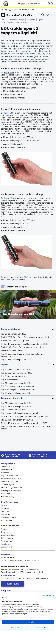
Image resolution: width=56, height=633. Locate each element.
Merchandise (6, 541)
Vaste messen (6, 470)
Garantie (5, 508)
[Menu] (53, 15)
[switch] (50, 3)
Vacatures (5, 544)
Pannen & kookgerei (9, 481)
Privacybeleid (48, 596)
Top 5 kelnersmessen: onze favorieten (18, 386)
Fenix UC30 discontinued (12, 351)
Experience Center (8, 535)
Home (3, 20)
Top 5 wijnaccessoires (11, 380)
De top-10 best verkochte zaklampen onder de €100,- (24, 344)
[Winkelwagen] (47, 15)
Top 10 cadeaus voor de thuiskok (15, 370)
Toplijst (40, 20)
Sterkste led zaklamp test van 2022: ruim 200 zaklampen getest (26, 427)
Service (4, 505)
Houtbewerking (7, 496)
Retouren (5, 511)
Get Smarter (31, 20)
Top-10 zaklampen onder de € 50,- (16, 383)
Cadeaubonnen (7, 538)
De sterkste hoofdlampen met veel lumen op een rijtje (25, 416)
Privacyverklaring (8, 517)
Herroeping (5, 514)
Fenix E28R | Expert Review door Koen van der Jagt (24, 347)
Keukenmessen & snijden (11, 479)
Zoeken (43, 15)
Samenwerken (7, 547)
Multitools (5, 473)
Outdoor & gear (7, 484)
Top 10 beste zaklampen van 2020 (16, 360)
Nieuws (4, 529)
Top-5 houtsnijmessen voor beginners (17, 390)
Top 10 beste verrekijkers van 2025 (16, 373)
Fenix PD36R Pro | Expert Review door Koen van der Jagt (26, 337)
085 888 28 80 (8, 557)
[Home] (16, 14)
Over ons (4, 532)
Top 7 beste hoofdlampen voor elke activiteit (20, 413)
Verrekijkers (6, 493)
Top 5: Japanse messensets (13, 376)
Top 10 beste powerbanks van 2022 (17, 420)
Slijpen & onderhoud (9, 476)
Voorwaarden (6, 520)
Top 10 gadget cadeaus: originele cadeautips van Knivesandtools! (22, 355)
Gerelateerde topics (10, 329)
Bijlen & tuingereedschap (11, 487)
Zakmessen (5, 467)
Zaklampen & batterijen (15, 20)
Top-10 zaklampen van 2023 (13, 334)
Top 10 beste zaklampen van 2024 (16, 393)
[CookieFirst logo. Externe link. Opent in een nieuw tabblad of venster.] (3, 598)
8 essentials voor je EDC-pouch (15, 341)
